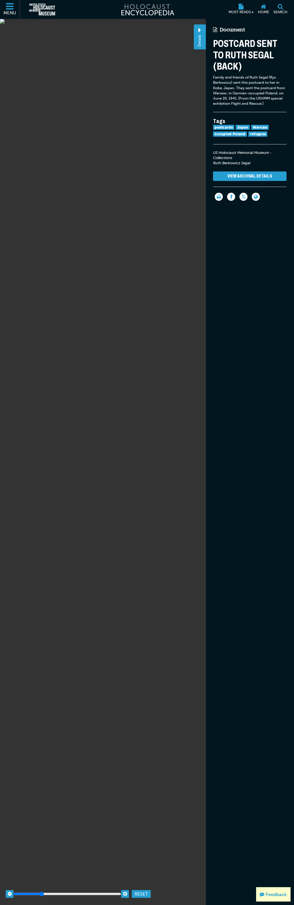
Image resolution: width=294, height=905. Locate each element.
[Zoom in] (125, 894)
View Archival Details (249, 175)
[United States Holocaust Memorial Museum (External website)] (42, 9)
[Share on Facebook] (231, 197)
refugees (258, 134)
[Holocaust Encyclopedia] (147, 9)
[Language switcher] (256, 197)
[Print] (219, 197)
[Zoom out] (9, 894)
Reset (141, 894)
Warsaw (260, 127)
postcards (223, 127)
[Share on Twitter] (243, 197)
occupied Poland (229, 134)
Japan (242, 127)
